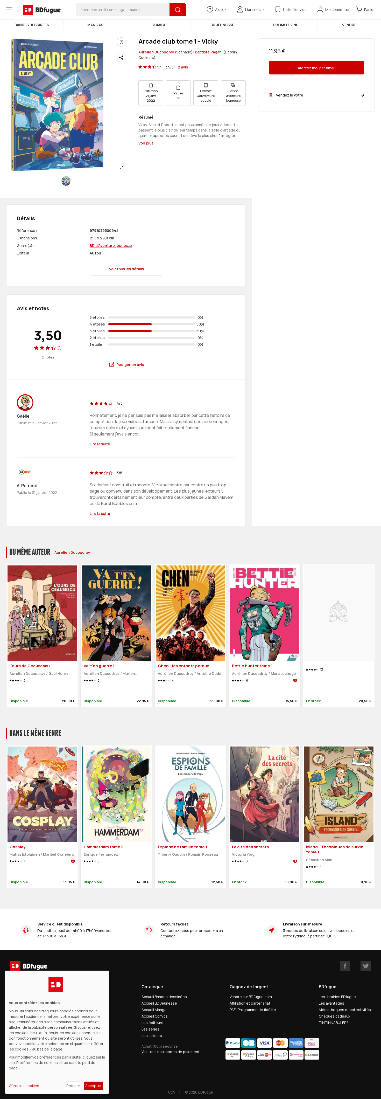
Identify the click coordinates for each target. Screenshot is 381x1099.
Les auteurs (152, 1035)
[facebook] (345, 966)
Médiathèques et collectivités (345, 1009)
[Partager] (121, 57)
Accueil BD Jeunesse (159, 1003)
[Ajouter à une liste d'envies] (121, 42)
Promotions (285, 24)
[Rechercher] (178, 9)
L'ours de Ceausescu (30, 665)
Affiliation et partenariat (250, 1003)
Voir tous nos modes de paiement (171, 1051)
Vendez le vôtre (289, 95)
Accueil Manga (154, 1009)
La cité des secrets (250, 846)
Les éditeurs (152, 1022)
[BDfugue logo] (42, 10)
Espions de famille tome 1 (182, 846)
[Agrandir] (121, 167)
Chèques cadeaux (334, 1016)
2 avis (183, 67)
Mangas (95, 24)
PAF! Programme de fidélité (253, 1009)
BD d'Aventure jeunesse (111, 245)
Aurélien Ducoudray (156, 52)
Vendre (349, 24)
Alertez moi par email (316, 67)
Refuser (73, 1085)
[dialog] (57, 1032)
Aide (219, 9)
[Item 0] (66, 181)
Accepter (93, 1085)
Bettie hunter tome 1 (252, 665)
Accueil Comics (155, 1016)
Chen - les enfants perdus (183, 665)
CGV (171, 1092)
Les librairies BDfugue (337, 996)
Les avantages (331, 1003)
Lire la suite (100, 443)
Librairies (253, 9)
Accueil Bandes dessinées (164, 996)
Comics (158, 24)
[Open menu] (9, 10)
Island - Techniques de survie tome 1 (334, 849)
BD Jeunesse (222, 24)
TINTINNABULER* (333, 1022)
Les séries (150, 1029)
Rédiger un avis (130, 364)
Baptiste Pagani (209, 52)
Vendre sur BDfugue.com (251, 996)
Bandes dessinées (32, 24)
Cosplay (17, 846)
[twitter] (366, 966)
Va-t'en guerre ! (99, 665)
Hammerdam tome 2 (103, 846)
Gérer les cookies (24, 1085)
